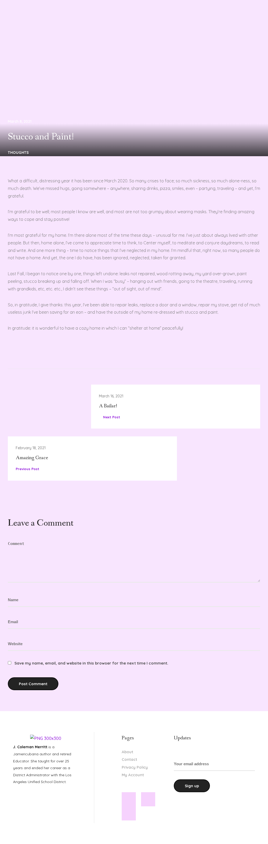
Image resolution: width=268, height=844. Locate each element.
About (127, 751)
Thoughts (18, 152)
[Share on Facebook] (20, 351)
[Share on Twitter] (30, 351)
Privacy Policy (135, 767)
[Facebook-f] (129, 799)
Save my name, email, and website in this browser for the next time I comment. (91, 663)
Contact (129, 759)
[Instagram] (129, 813)
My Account (133, 774)
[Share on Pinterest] (40, 351)
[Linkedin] (148, 799)
